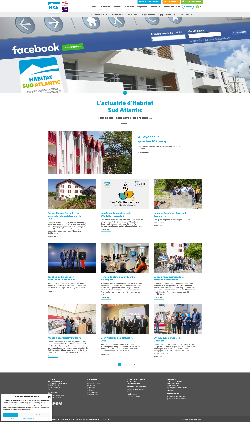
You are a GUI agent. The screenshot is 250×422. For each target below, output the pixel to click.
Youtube (60, 403)
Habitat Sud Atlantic (100, 7)
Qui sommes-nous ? (100, 15)
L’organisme (92, 379)
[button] (49, 397)
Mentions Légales (37, 418)
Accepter (10, 415)
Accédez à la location (136, 379)
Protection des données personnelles (87, 419)
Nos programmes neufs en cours (177, 387)
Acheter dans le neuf (173, 385)
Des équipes (91, 390)
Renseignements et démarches (176, 396)
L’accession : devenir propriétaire (174, 380)
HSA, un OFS (186, 15)
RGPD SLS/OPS (27, 418)
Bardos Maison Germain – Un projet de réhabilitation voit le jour (64, 216)
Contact (188, 7)
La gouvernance (148, 15)
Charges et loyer (132, 394)
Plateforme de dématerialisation (176, 398)
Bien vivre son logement (136, 7)
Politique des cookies (67, 419)
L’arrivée (129, 391)
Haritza (200, 419)
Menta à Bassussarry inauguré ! (65, 338)
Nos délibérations (92, 394)
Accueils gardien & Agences (135, 389)
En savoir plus (143, 152)
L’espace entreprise (171, 7)
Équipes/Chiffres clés (167, 15)
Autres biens (170, 390)
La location (117, 7)
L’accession (155, 7)
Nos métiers (132, 15)
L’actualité (90, 382)
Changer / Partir (132, 393)
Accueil (124, 123)
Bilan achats (170, 400)
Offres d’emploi (53, 392)
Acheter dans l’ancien (173, 389)
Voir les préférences (42, 415)
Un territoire (117, 15)
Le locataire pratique (133, 396)
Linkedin (53, 403)
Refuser (26, 415)
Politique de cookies (16, 418)
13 (135, 365)
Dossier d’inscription (133, 383)
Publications (51, 394)
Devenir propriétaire (173, 383)
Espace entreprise (173, 394)
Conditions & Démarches (134, 382)
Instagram (56, 403)
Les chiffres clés (92, 392)
